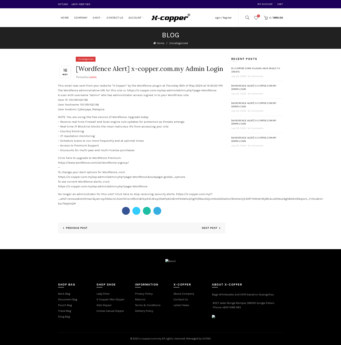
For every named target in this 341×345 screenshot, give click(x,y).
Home (65, 17)
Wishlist (258, 16)
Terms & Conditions (148, 305)
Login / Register (223, 17)
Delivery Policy (144, 311)
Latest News (181, 305)
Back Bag (64, 293)
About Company (183, 293)
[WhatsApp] (147, 211)
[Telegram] (157, 211)
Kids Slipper (104, 305)
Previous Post (76, 228)
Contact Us (115, 17)
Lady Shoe (102, 293)
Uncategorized (178, 43)
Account (134, 17)
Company (81, 17)
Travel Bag (64, 311)
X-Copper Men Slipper (110, 299)
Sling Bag (64, 316)
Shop (96, 17)
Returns (140, 299)
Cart (280, 4)
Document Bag (67, 299)
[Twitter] (136, 211)
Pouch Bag (65, 305)
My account (265, 4)
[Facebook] (126, 211)
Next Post (209, 228)
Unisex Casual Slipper (110, 311)
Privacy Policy (144, 293)
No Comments (255, 76)
